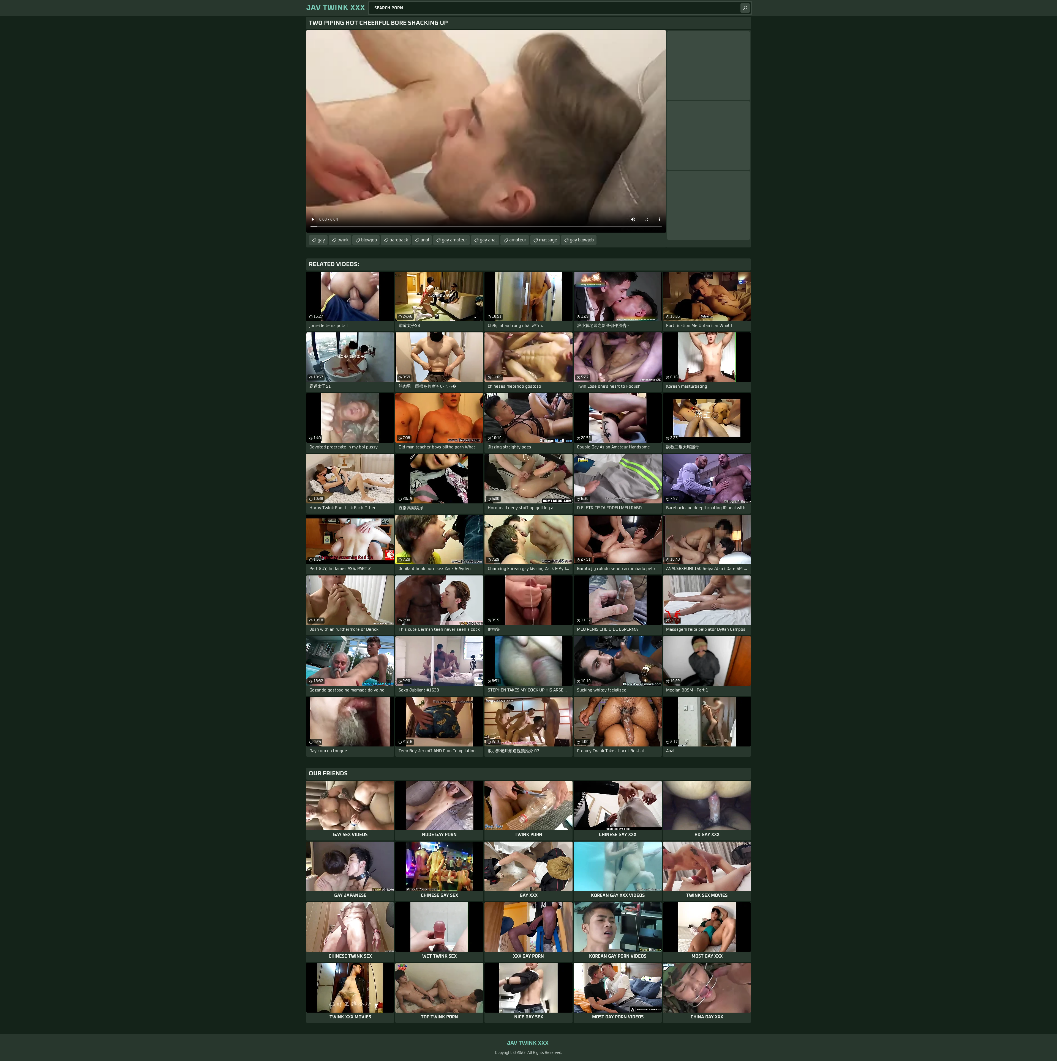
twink (342, 240)
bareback (398, 240)
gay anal (488, 240)
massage (548, 240)
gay (321, 240)
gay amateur (454, 240)
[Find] (745, 8)
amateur (517, 240)
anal (425, 240)
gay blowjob (582, 240)
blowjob (369, 240)
